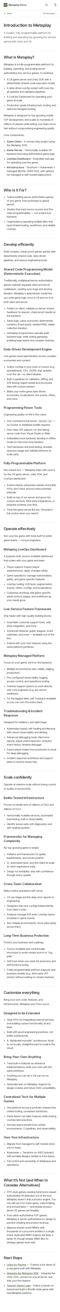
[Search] (46, 5)
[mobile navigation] (55, 5)
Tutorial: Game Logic (19, 1285)
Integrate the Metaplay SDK (23, 1273)
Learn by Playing (16, 1264)
